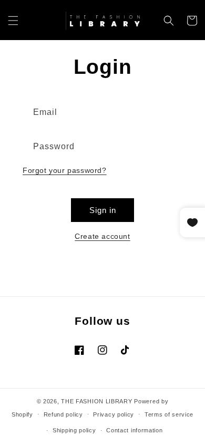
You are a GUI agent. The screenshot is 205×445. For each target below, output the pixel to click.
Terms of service (169, 414)
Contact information (134, 430)
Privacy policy (113, 414)
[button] (13, 20)
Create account (102, 236)
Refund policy (63, 414)
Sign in (102, 210)
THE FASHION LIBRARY (96, 401)
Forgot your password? (65, 170)
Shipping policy (74, 430)
